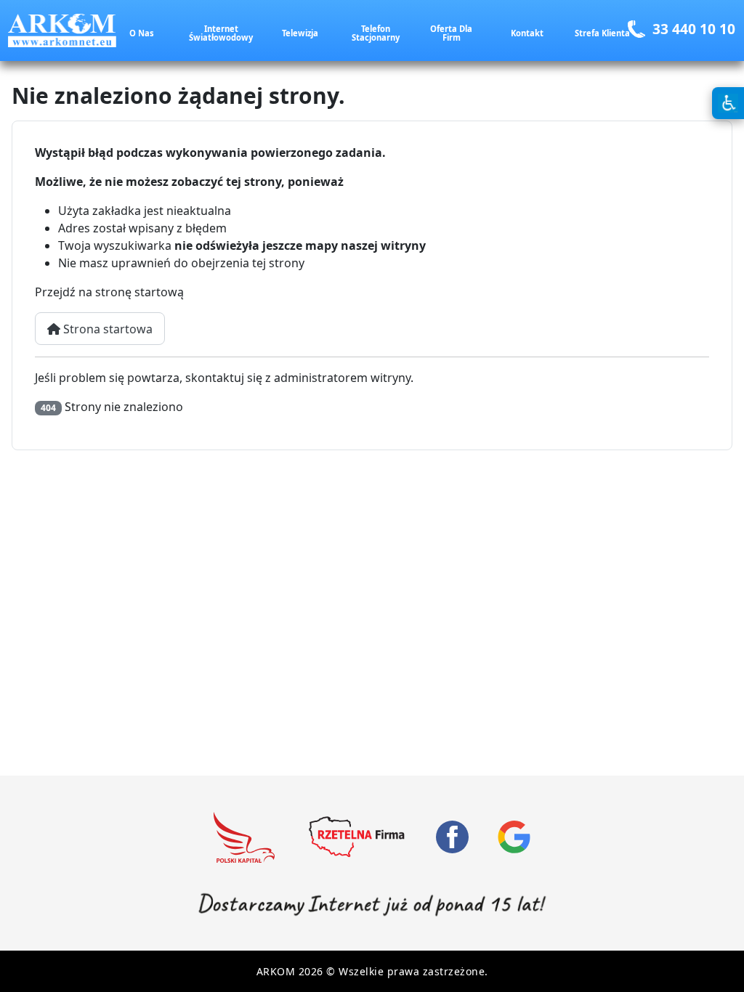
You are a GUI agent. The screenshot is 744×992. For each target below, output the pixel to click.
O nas (141, 33)
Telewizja (300, 33)
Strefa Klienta (602, 33)
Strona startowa (106, 329)
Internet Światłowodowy (221, 33)
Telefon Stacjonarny (376, 33)
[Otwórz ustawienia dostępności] (728, 103)
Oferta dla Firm (451, 33)
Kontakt (527, 33)
